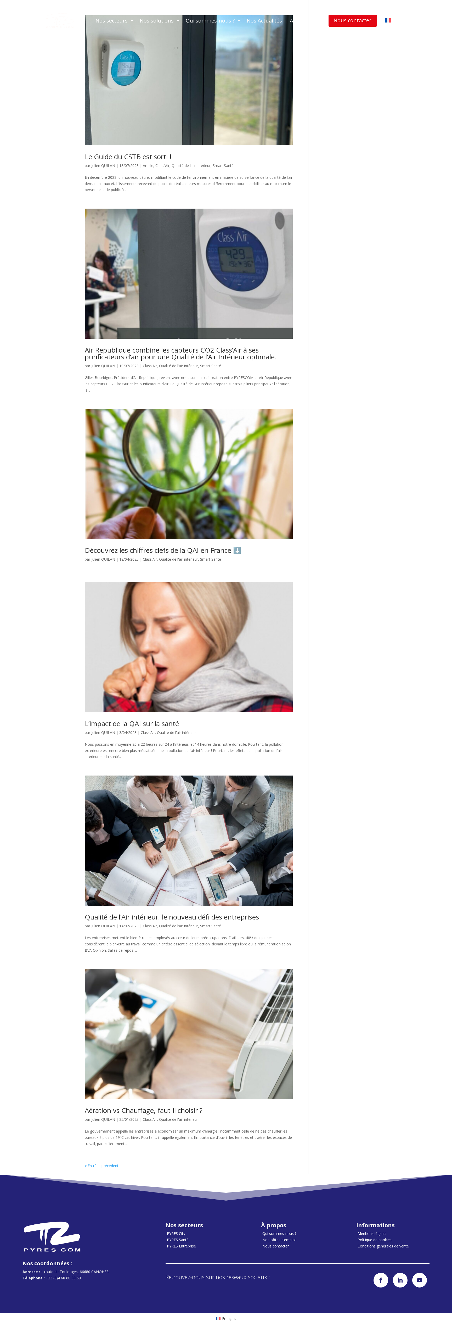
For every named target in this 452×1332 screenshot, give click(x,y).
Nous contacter (352, 20)
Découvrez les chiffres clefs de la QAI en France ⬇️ (163, 550)
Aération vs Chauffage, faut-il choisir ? (143, 1110)
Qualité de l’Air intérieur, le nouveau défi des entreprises (172, 917)
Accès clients (305, 20)
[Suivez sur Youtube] (419, 1280)
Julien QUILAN (103, 165)
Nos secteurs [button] (111, 20)
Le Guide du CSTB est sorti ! (128, 156)
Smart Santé (223, 165)
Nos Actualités (264, 20)
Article (148, 165)
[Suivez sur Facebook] (381, 1280)
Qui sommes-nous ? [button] (210, 20)
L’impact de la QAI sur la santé (132, 723)
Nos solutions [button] (157, 20)
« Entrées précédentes (103, 1165)
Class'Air (162, 165)
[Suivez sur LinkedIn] (400, 1280)
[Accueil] (60, 21)
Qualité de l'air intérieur (191, 165)
